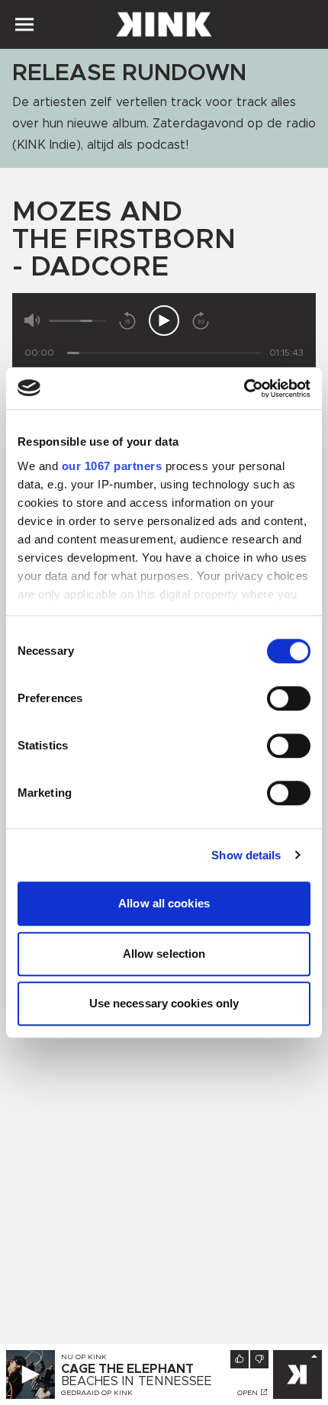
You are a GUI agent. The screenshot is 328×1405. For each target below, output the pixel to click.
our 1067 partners (112, 465)
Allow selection (164, 953)
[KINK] (297, 1374)
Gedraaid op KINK (97, 1393)
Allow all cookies (164, 903)
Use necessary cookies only (164, 1003)
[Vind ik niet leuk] (259, 1359)
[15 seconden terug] (127, 320)
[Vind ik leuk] (239, 1359)
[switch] (288, 698)
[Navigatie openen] (24, 24)
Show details (246, 855)
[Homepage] (164, 24)
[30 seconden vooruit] (200, 320)
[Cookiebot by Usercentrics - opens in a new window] (243, 388)
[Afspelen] (164, 320)
